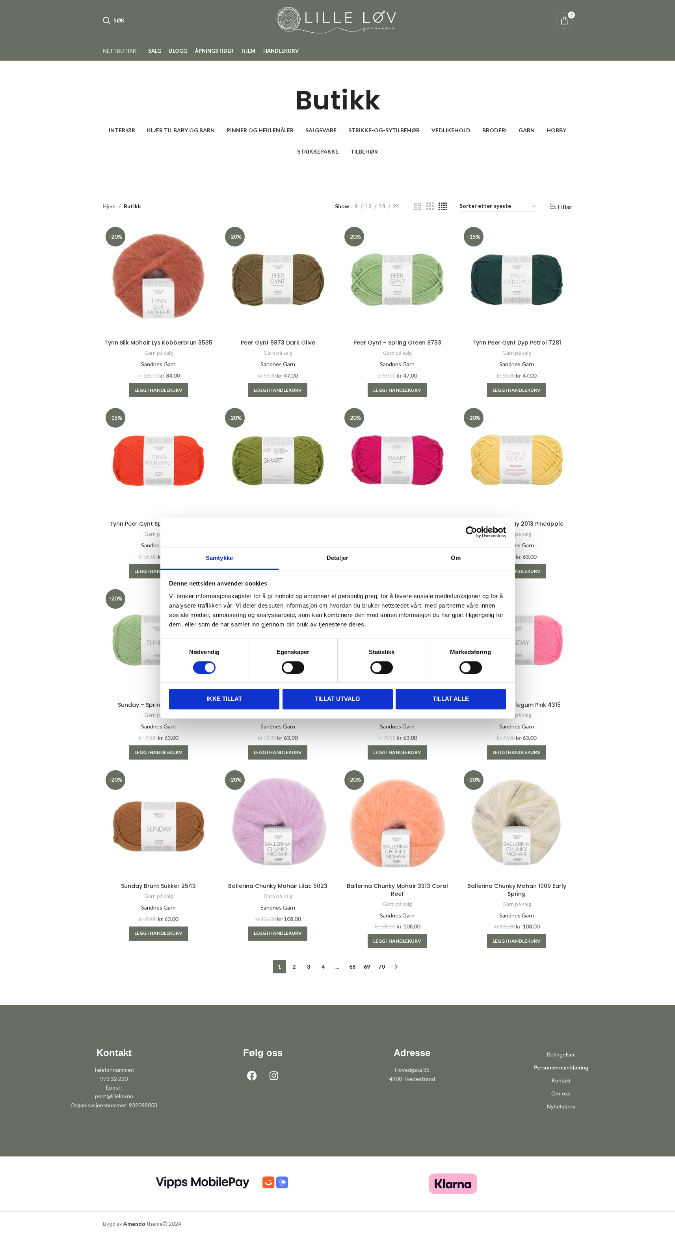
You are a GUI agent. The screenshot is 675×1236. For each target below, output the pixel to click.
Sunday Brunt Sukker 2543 (158, 886)
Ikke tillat (224, 699)
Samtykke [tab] (219, 557)
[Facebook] (252, 1075)
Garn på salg (158, 353)
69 (367, 966)
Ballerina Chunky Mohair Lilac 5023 (277, 886)
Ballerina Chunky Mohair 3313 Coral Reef (397, 890)
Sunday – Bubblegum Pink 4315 (516, 705)
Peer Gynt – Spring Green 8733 (397, 343)
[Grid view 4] (443, 206)
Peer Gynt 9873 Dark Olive (278, 343)
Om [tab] (456, 557)
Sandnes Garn (158, 364)
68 (352, 966)
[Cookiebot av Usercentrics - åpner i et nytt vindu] (471, 532)
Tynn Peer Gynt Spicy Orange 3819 (158, 524)
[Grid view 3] (430, 206)
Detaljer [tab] (337, 557)
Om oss (561, 1093)
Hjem (109, 206)
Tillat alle (451, 699)
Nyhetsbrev (561, 1106)
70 (381, 966)
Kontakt (561, 1080)
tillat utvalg (337, 699)
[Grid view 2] (417, 206)
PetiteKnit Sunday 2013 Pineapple (516, 524)
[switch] (293, 667)
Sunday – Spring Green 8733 (158, 705)
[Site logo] (338, 20)
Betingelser (561, 1054)
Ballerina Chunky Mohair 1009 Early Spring (516, 890)
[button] (158, 390)
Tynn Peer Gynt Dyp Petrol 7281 (516, 343)
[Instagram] (274, 1075)
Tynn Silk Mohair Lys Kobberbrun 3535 (158, 343)
